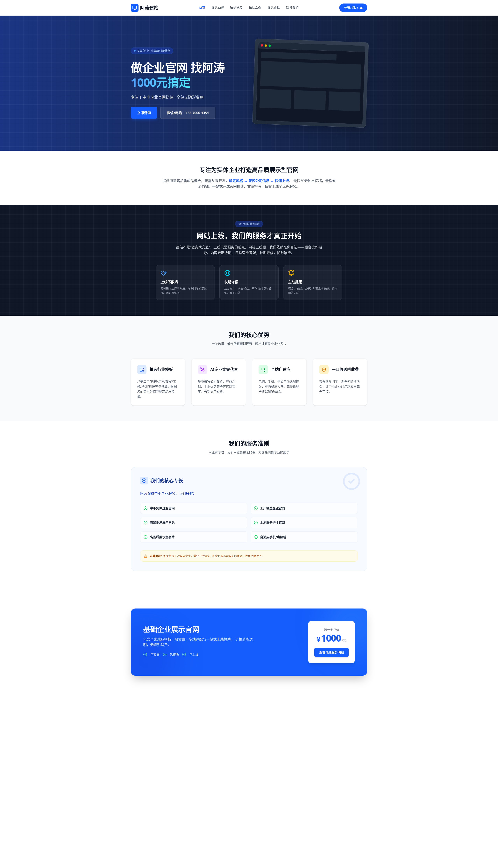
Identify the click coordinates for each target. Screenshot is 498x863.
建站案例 (255, 8)
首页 (202, 8)
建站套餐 (217, 8)
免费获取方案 (353, 8)
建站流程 (236, 8)
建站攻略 (273, 8)
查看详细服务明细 (331, 652)
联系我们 (292, 8)
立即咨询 (144, 112)
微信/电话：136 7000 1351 (188, 112)
